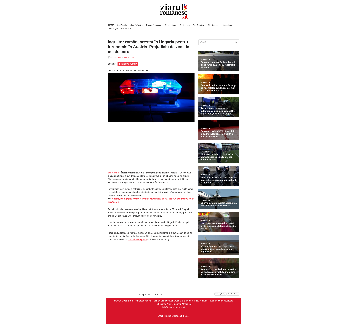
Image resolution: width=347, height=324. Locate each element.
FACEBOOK (126, 28)
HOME (111, 25)
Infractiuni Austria (128, 64)
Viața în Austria (136, 25)
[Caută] (236, 42)
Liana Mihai (116, 57)
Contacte (158, 294)
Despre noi (144, 294)
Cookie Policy (233, 294)
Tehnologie (113, 28)
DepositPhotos (181, 316)
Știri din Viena (170, 25)
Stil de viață (185, 25)
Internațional (226, 25)
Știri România (198, 25)
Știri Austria (122, 25)
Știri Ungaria (213, 25)
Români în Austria (153, 25)
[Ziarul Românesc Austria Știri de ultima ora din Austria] (173, 11)
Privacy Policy (221, 294)
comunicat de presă (137, 239)
